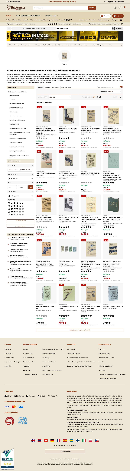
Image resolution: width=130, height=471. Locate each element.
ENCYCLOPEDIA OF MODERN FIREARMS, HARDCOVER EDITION (112, 220)
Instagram (20, 396)
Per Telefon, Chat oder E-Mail (17, 245)
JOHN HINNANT (107, 171)
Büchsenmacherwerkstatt (107, 378)
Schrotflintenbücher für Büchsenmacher (111, 280)
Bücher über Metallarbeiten (42, 191)
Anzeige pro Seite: (87, 97)
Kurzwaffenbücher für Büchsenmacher (44, 147)
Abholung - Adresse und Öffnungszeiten (112, 374)
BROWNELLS (46, 78)
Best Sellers (8, 353)
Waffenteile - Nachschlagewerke (110, 236)
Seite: (115, 97)
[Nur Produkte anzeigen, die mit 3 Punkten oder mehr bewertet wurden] (20, 209)
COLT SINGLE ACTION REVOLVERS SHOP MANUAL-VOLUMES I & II (90, 264)
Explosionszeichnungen (28, 16)
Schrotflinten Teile (40, 20)
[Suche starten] (92, 8)
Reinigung (115, 20)
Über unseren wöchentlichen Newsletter (20, 264)
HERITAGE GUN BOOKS (60, 78)
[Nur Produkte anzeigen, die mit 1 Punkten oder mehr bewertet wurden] (20, 214)
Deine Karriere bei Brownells (51, 370)
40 (97, 97)
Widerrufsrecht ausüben (107, 358)
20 (94, 97)
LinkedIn (43, 396)
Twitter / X (54, 396)
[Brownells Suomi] (78, 440)
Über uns (102, 349)
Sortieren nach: (42, 97)
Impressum (102, 370)
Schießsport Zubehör (68, 20)
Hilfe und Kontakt (14, 1)
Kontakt (101, 362)
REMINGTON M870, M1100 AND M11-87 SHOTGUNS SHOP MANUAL (112, 264)
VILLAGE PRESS (40, 171)
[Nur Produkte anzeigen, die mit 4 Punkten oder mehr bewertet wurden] (20, 206)
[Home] (8, 28)
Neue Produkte (9, 358)
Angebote (119, 16)
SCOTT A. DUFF (76, 78)
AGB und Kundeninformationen (77, 358)
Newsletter (8, 366)
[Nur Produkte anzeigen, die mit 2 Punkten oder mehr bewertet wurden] (20, 212)
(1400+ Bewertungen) (70, 24)
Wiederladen (59, 20)
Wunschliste (120, 7)
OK (31, 187)
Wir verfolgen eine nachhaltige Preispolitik (21, 278)
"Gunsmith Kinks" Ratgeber (86, 191)
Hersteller (50, 16)
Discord (9, 396)
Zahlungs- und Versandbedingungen (79, 366)
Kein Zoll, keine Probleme (16, 251)
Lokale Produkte (47, 374)
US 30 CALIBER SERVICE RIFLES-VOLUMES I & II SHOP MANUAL (91, 220)
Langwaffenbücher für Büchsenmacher (89, 147)
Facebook (32, 396)
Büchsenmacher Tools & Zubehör (88, 20)
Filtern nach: (104, 91)
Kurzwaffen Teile (28, 20)
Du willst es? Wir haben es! (17, 239)
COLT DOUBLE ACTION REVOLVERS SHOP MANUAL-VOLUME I (46, 131)
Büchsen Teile (16, 20)
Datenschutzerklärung (106, 366)
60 (100, 97)
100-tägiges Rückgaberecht (114, 1)
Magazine (50, 20)
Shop (8, 16)
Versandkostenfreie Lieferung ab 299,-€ (62, 1)
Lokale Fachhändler (73, 353)
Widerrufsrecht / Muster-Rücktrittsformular (81, 362)
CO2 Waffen (46, 366)
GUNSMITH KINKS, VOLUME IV (113, 306)
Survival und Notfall (49, 362)
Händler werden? (104, 353)
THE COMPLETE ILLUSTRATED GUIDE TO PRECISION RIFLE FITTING (112, 175)
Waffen (8, 20)
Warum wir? (71, 349)
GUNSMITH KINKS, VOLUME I (90, 173)
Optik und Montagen (104, 20)
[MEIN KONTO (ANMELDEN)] (115, 8)
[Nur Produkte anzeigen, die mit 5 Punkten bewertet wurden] (20, 203)
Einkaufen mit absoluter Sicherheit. (19, 257)
